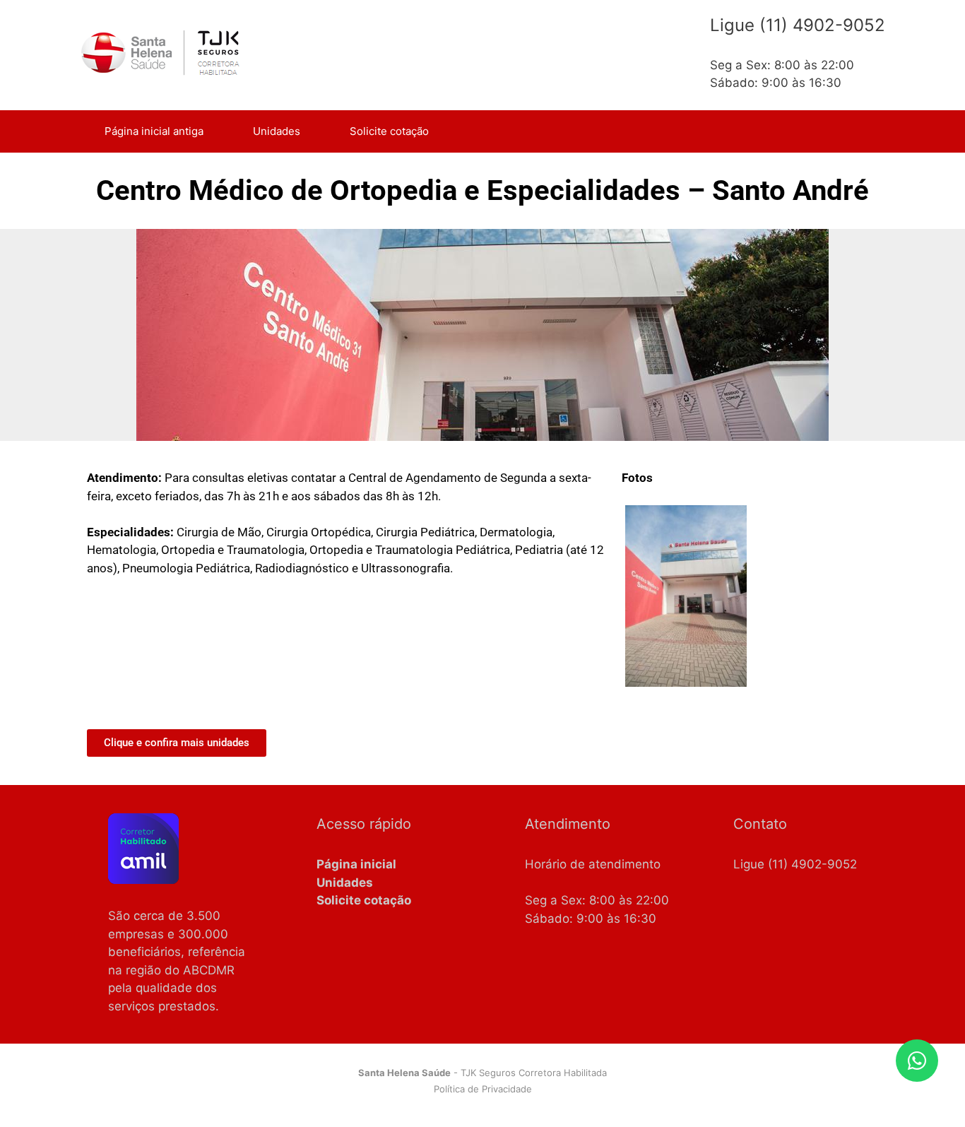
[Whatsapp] (917, 1060)
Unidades (276, 131)
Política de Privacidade (483, 1088)
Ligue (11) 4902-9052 (795, 864)
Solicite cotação (389, 131)
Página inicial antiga (154, 131)
